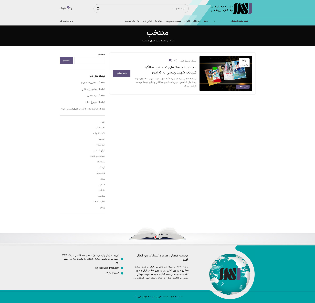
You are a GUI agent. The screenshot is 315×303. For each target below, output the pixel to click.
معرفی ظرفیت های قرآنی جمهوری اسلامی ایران (83, 109)
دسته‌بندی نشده (97, 156)
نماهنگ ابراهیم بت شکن (93, 89)
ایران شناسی (99, 150)
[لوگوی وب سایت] (231, 8)
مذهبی (102, 184)
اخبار (246, 86)
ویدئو (102, 207)
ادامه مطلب (121, 73)
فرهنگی (102, 167)
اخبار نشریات (99, 133)
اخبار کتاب (100, 128)
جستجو (101, 54)
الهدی (181, 61)
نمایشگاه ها (99, 201)
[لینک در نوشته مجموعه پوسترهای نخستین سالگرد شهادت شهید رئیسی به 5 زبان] (226, 73)
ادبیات (102, 139)
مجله (102, 179)
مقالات (102, 190)
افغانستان (100, 145)
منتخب (240, 86)
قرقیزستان (100, 173)
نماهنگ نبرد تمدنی (96, 95)
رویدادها (101, 162)
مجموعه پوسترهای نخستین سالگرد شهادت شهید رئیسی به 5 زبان (170, 70)
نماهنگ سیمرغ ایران (95, 102)
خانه (172, 41)
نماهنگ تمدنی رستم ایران (93, 83)
